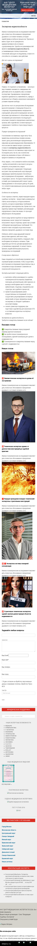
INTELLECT (8, 750)
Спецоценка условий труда (9, 919)
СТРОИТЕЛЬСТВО (10, 734)
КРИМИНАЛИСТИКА (10, 728)
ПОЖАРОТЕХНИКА (10, 738)
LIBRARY (7, 756)
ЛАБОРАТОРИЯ (9, 754)
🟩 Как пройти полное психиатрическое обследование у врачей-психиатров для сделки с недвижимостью (18, 336)
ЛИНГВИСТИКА (9, 740)
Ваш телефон (6, 667)
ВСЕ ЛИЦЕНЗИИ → (7, 784)
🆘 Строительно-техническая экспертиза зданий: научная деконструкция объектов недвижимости (16, 613)
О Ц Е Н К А (8, 744)
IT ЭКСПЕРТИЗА (9, 730)
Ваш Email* (5, 655)
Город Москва (6, 826)
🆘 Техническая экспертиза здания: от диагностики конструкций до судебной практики (15, 448)
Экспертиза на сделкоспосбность (13, 318)
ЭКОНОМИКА (9, 742)
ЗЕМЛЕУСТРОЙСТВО (10, 736)
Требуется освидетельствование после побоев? (17, 320)
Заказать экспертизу (28, 10)
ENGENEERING (9, 732)
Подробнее (30, 941)
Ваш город (5, 674)
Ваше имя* (5, 660)
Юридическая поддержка (18, 710)
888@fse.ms (27, 7)
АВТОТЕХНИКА (9, 752)
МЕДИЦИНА (8, 726)
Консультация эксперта (18, 868)
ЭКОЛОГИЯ (8, 746)
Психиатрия (5, 21)
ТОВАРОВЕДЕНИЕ (10, 748)
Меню (33, 16)
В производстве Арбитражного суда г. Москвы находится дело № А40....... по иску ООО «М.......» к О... (20, 882)
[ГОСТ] (18, 810)
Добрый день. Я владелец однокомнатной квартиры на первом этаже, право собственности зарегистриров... (19, 876)
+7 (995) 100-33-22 (28, 5)
